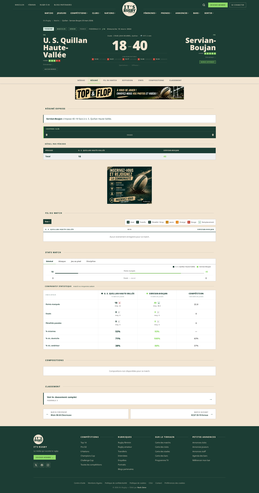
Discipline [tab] (90, 261)
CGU (151, 483)
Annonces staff (199, 451)
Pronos (166, 13)
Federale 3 (94, 29)
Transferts (122, 451)
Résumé (94, 80)
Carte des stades (162, 451)
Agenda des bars (199, 455)
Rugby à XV (45, 5)
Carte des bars (161, 455)
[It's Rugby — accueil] (129, 9)
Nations (109, 13)
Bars (196, 13)
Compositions (156, 80)
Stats (140, 80)
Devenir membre (218, 5)
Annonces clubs (199, 442)
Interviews (122, 455)
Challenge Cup (87, 460)
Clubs (96, 13)
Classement (175, 80)
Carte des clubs (162, 447)
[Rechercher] (203, 5)
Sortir (208, 13)
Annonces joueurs (200, 447)
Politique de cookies (138, 483)
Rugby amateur (125, 447)
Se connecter (237, 5)
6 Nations (85, 451)
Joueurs (61, 13)
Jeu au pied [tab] (76, 261)
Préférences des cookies (175, 483)
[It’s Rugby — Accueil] (38, 439)
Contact (158, 483)
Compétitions (79, 13)
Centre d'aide (79, 483)
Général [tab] (49, 261)
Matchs (49, 13)
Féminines (150, 13)
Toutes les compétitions (91, 464)
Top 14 (83, 442)
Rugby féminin (124, 442)
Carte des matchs (163, 442)
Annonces (182, 13)
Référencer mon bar (201, 460)
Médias (81, 80)
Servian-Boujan (200, 43)
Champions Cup (88, 455)
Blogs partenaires (63, 5)
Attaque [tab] (62, 261)
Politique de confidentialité (116, 483)
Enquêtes (122, 460)
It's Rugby (47, 20)
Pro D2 (84, 447)
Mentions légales (95, 483)
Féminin (32, 5)
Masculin (19, 5)
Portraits (122, 464)
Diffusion (127, 80)
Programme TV (162, 460)
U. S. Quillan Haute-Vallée (65, 47)
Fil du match (110, 80)
